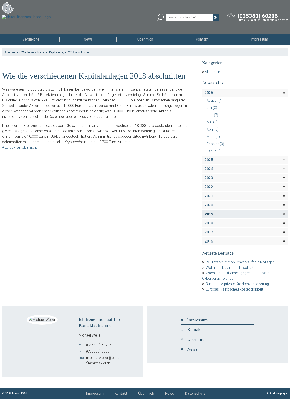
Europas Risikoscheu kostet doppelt (234, 289)
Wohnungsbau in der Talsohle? (230, 267)
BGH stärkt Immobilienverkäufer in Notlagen (240, 262)
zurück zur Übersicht (21, 147)
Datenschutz (195, 393)
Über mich (145, 39)
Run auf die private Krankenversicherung (237, 284)
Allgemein (212, 72)
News (88, 39)
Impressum (259, 39)
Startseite (11, 52)
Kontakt (202, 39)
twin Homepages (277, 393)
